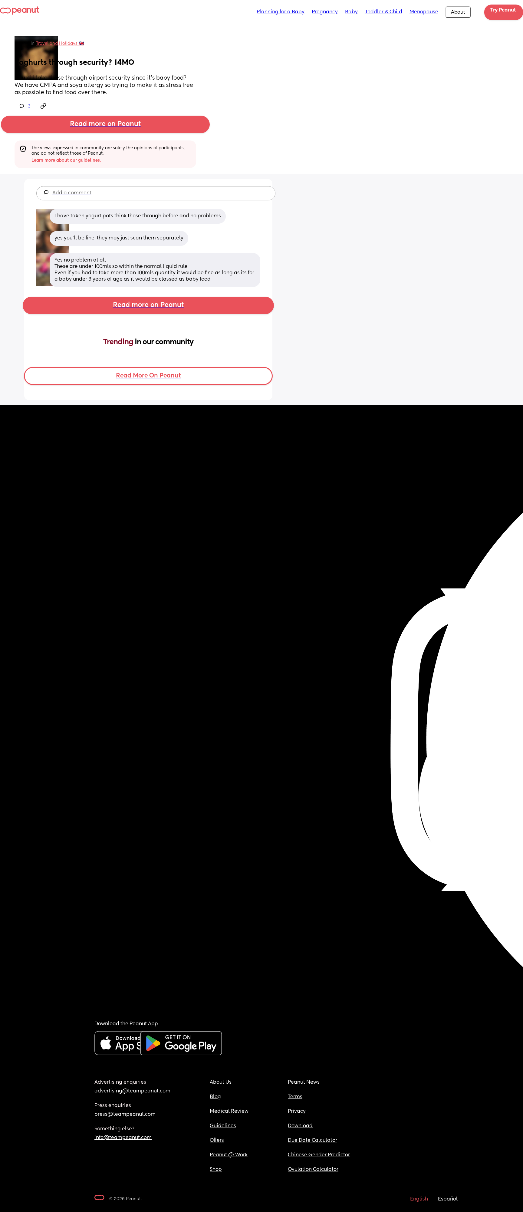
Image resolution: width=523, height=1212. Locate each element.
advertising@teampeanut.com (132, 1091)
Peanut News (304, 1082)
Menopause (424, 12)
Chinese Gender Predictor (319, 1155)
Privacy (297, 1111)
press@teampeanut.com (125, 1114)
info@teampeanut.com (123, 1137)
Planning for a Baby (280, 12)
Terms (295, 1097)
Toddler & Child (383, 12)
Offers (217, 1140)
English (419, 1199)
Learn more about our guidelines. (66, 160)
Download (300, 1126)
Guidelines (223, 1126)
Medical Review (229, 1111)
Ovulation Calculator (313, 1169)
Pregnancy (325, 12)
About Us (221, 1082)
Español (448, 1199)
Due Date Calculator (312, 1140)
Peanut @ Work (229, 1155)
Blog (215, 1097)
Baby (351, 12)
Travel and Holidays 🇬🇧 (60, 43)
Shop (216, 1169)
